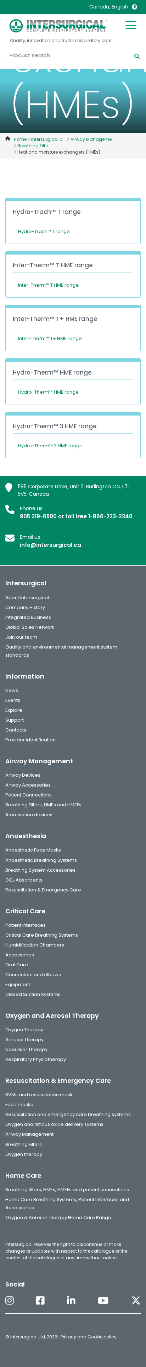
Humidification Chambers (34, 945)
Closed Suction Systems (33, 994)
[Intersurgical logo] (58, 25)
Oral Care (16, 964)
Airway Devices (22, 775)
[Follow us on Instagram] (9, 1301)
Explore (13, 710)
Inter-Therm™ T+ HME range (50, 338)
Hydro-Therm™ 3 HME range (50, 445)
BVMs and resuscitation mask (39, 1094)
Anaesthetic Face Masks (33, 850)
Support (14, 720)
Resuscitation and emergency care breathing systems (68, 1114)
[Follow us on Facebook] (40, 1301)
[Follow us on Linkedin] (71, 1301)
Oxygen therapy (23, 1154)
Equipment (17, 984)
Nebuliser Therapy (26, 1049)
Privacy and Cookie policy (89, 1337)
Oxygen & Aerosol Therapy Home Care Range (58, 1217)
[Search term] (132, 56)
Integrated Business (28, 617)
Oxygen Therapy (24, 1029)
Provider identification (30, 739)
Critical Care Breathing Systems (41, 935)
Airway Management (29, 1134)
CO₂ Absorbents (24, 880)
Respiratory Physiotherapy (35, 1059)
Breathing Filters (23, 1144)
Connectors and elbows (33, 974)
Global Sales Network (30, 627)
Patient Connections (28, 795)
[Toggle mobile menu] (131, 24)
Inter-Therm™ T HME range (48, 285)
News (11, 690)
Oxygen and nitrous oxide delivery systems (54, 1124)
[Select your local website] (134, 6)
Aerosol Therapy (24, 1039)
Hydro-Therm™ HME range (48, 392)
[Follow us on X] (136, 1301)
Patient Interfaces (25, 925)
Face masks (19, 1104)
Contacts (15, 730)
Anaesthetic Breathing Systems (41, 860)
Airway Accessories (28, 785)
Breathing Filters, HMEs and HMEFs (43, 804)
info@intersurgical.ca (50, 545)
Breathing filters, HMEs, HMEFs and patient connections (67, 1189)
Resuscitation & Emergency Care (43, 890)
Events (12, 700)
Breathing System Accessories (40, 870)
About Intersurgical (27, 597)
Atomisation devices (28, 814)
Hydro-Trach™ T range (44, 231)
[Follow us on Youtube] (103, 1301)
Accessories (19, 954)
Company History (25, 607)
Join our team (21, 637)
